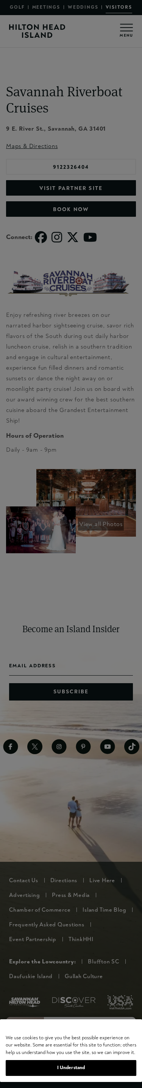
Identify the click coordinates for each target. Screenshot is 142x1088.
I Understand (71, 1068)
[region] (71, 1050)
